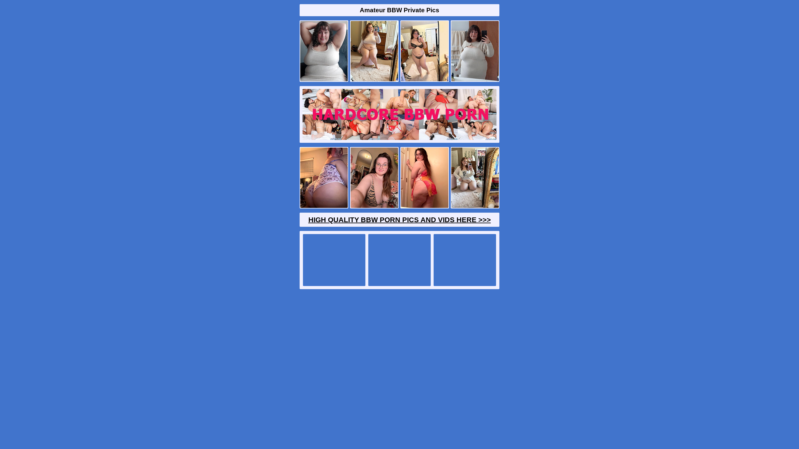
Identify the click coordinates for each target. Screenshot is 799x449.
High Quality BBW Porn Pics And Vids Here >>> (399, 220)
